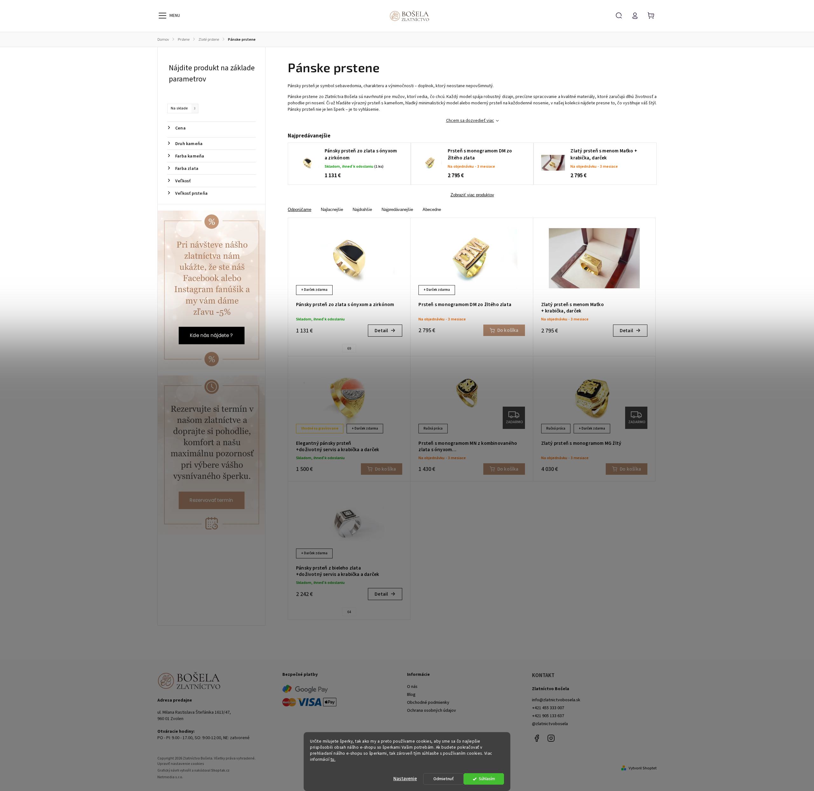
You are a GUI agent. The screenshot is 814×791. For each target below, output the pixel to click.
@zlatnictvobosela (550, 724)
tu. (333, 759)
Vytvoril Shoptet (643, 768)
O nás (412, 686)
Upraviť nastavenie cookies (180, 763)
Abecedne (432, 209)
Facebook (537, 738)
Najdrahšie (362, 209)
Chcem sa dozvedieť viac (470, 120)
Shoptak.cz (220, 770)
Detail (381, 330)
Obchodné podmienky (428, 702)
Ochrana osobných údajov (431, 710)
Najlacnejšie (332, 209)
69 (349, 348)
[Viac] (162, 15)
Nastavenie (405, 778)
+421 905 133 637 (548, 716)
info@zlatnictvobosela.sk (556, 700)
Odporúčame (299, 209)
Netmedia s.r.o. (170, 777)
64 (349, 612)
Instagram (551, 738)
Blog (411, 694)
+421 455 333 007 (548, 708)
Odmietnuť (443, 779)
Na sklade (183, 108)
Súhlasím (487, 779)
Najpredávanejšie (397, 209)
